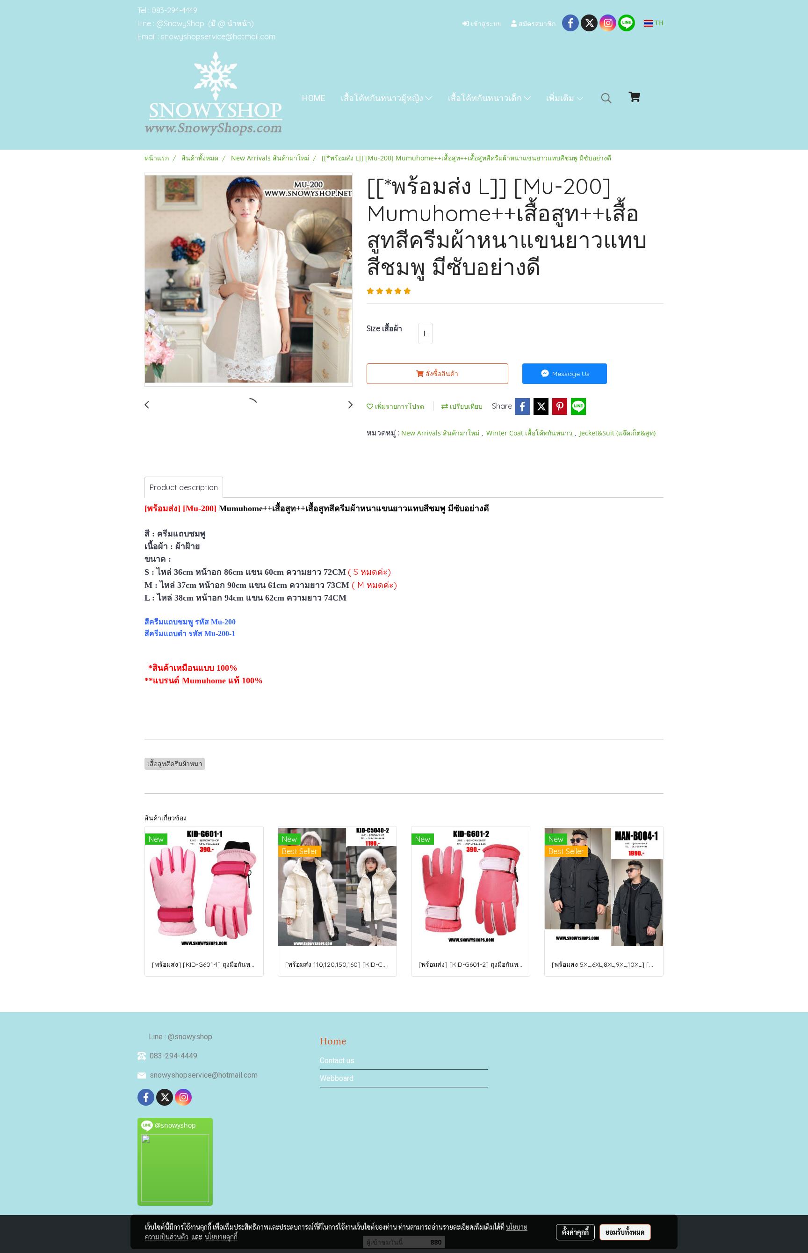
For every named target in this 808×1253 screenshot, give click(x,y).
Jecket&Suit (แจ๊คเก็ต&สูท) (617, 432)
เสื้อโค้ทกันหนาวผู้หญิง (383, 98)
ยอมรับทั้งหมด (625, 1232)
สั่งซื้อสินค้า (441, 373)
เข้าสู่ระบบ (485, 23)
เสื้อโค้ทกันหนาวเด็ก (486, 98)
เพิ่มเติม (561, 98)
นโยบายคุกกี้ (221, 1236)
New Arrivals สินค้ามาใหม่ (441, 432)
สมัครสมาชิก (536, 23)
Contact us (337, 1060)
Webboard (337, 1078)
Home (313, 98)
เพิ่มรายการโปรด (398, 406)
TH (658, 23)
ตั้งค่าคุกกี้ (575, 1232)
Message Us (570, 373)
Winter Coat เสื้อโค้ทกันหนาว (530, 432)
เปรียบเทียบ (465, 406)
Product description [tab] (184, 487)
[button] (606, 98)
